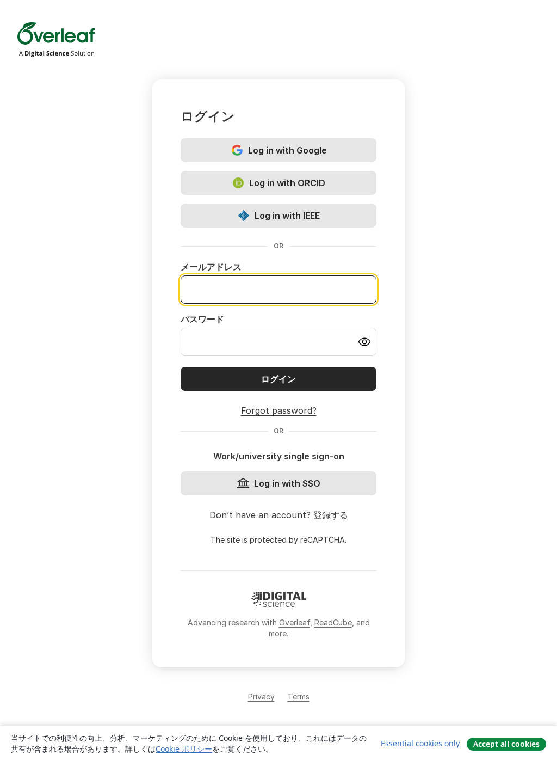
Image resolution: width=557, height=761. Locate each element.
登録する (330, 515)
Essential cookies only (420, 743)
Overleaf (294, 622)
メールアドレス (211, 266)
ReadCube (333, 622)
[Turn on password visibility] (364, 342)
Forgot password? (279, 410)
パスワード (202, 319)
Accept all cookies (506, 744)
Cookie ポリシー (184, 749)
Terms (299, 696)
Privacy (261, 696)
